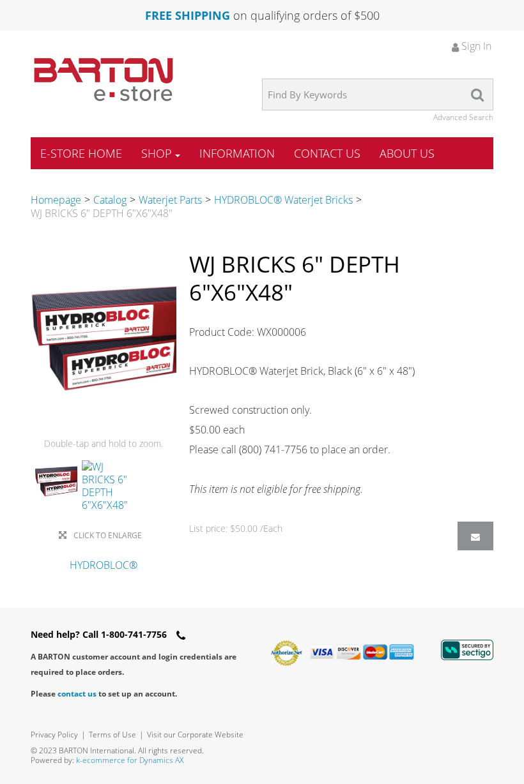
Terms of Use (112, 734)
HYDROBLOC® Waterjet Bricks (283, 200)
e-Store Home (81, 153)
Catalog (110, 200)
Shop (156, 153)
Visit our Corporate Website (195, 734)
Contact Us (327, 153)
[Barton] (103, 79)
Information (237, 153)
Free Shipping (187, 15)
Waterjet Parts (170, 200)
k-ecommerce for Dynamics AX (129, 760)
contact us (77, 693)
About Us (407, 153)
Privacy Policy (54, 734)
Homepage (56, 200)
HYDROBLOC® (103, 565)
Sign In (475, 46)
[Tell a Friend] (475, 536)
